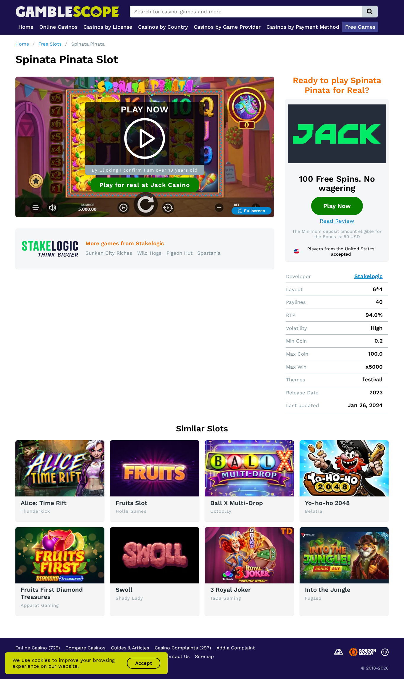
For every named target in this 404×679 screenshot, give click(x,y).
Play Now (337, 205)
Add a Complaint (235, 648)
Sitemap (204, 656)
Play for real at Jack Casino (144, 184)
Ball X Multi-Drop (236, 503)
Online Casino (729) (37, 648)
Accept (143, 663)
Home (22, 44)
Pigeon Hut (180, 253)
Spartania (209, 253)
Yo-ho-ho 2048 (327, 503)
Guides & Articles (130, 648)
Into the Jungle (327, 589)
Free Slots (50, 44)
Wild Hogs (149, 253)
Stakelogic (368, 276)
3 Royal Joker (230, 589)
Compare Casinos (85, 648)
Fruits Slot (131, 503)
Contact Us (177, 656)
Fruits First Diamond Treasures (52, 593)
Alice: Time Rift (44, 503)
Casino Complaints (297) (183, 648)
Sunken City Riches (108, 253)
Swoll (124, 589)
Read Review (337, 221)
